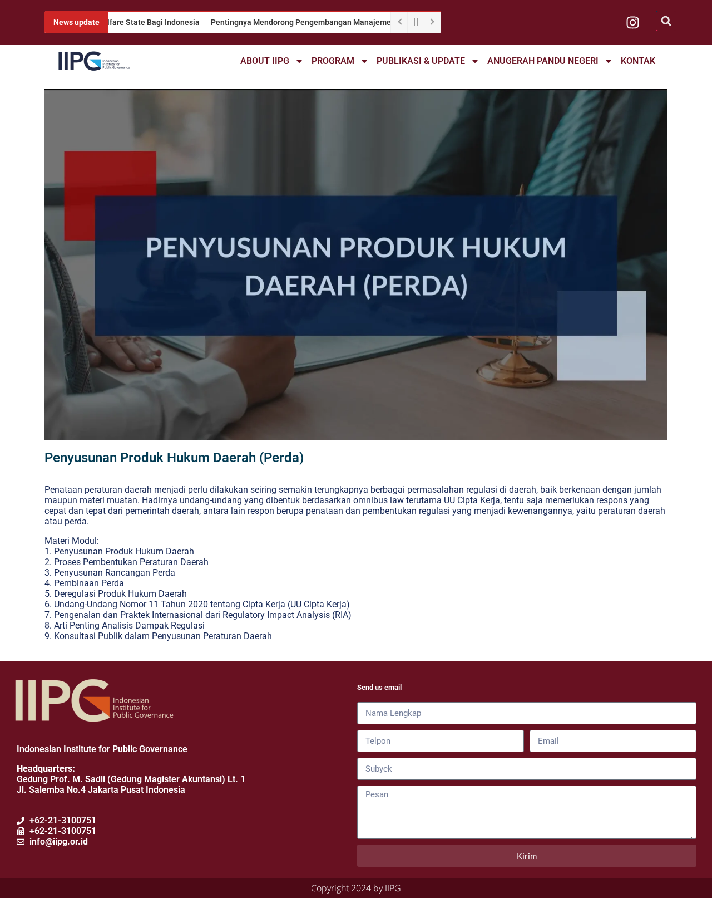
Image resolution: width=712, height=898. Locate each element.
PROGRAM (333, 61)
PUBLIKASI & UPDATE (421, 61)
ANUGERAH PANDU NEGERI (543, 61)
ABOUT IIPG (264, 61)
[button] (666, 21)
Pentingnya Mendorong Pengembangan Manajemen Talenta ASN (305, 22)
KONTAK (638, 61)
